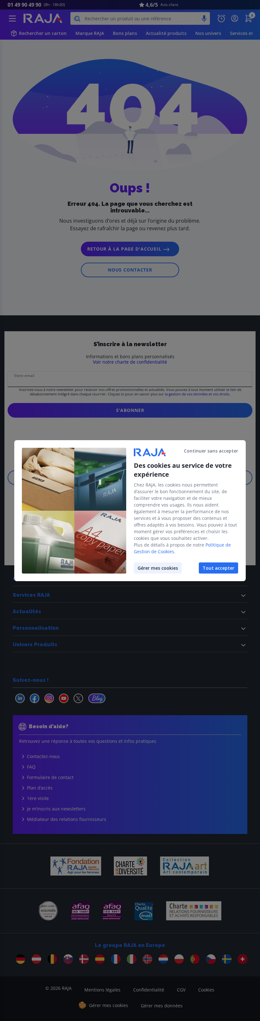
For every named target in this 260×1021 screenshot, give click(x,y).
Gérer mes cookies (158, 568)
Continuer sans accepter (211, 451)
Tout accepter (218, 568)
